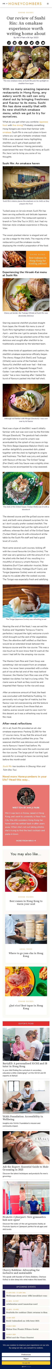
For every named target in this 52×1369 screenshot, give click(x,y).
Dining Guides (26, 13)
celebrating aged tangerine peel (22, 1304)
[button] (47, 4)
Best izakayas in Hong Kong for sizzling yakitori (38, 260)
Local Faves (26, 949)
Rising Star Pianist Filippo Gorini (22, 1329)
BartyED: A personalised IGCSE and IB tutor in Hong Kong (25, 1065)
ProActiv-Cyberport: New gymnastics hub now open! (24, 1218)
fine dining (18, 125)
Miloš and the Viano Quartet (20, 1337)
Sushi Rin (7, 766)
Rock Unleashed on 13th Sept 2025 (22, 1320)
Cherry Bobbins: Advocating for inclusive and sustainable (21, 1271)
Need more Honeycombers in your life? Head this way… (25, 778)
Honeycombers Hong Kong (25, 4)
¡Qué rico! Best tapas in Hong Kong (26, 1007)
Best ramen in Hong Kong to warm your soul (26, 902)
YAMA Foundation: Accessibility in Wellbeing (23, 1118)
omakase (7, 132)
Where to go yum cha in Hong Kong (26, 955)
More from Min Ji (25, 840)
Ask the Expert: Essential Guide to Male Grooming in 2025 (26, 1168)
